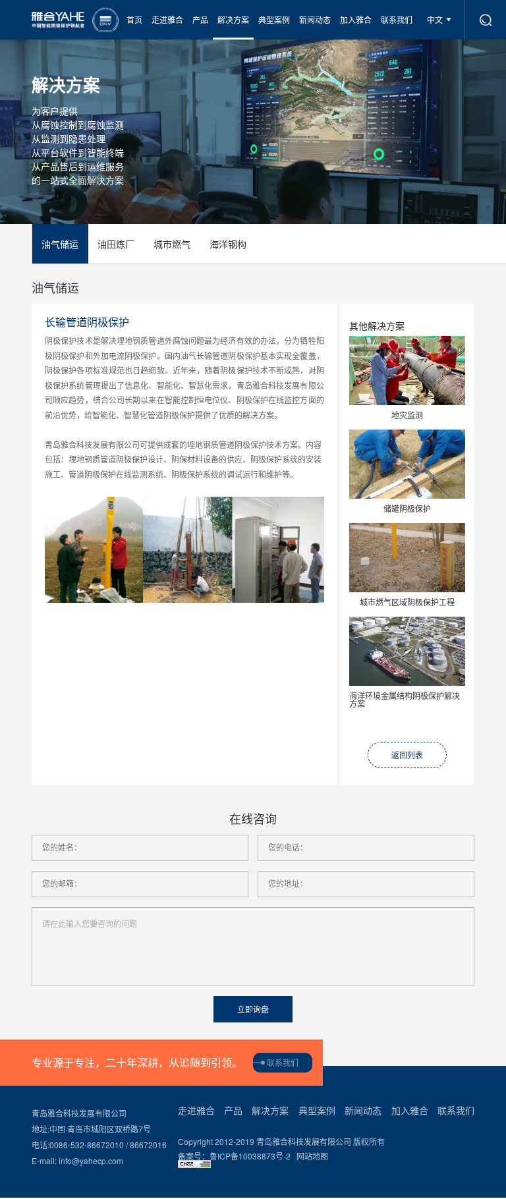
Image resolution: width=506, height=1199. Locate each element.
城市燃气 (172, 243)
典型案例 (274, 19)
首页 (134, 19)
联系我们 (396, 19)
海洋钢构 (228, 243)
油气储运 (60, 243)
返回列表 (407, 754)
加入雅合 (356, 19)
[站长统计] (326, 1164)
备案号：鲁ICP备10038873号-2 (234, 1155)
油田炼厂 (116, 243)
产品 (200, 19)
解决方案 (233, 19)
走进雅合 (167, 19)
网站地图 (312, 1155)
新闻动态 (315, 19)
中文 (435, 19)
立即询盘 (253, 1010)
